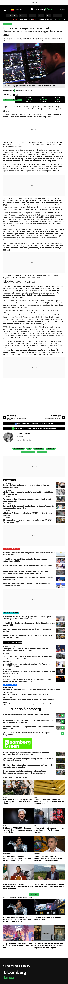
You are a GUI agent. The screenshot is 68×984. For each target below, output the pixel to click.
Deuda (29, 448)
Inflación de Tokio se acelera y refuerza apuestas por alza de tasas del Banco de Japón (17, 802)
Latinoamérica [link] (57, 15)
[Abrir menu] (4, 9)
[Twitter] (21, 440)
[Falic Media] (62, 12)
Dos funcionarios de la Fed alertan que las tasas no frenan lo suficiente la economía (49, 885)
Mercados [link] (32, 15)
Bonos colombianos (38, 448)
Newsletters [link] (23, 15)
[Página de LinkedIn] (20, 966)
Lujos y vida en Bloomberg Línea (17, 897)
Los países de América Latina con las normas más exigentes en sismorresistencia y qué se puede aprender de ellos (26, 572)
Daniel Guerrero (9, 90)
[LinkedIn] (27, 440)
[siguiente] (63, 417)
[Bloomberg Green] (34, 744)
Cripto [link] (48, 15)
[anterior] (4, 417)
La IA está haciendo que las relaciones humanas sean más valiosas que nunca (28, 699)
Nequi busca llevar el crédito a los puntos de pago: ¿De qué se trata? (28, 565)
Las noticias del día (42, 452)
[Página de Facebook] (4, 966)
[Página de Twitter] (8, 966)
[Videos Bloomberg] (34, 709)
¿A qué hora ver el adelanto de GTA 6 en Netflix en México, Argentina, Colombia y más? (18, 946)
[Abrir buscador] (8, 9)
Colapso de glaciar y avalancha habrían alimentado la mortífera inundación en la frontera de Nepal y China (26, 754)
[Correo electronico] (18, 440)
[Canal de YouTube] (12, 966)
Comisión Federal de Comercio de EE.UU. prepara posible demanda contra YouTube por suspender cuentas (27, 680)
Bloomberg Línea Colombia (28, 452)
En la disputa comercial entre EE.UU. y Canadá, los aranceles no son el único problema (31, 689)
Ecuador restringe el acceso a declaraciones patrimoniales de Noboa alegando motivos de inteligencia (48, 858)
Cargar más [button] (34, 894)
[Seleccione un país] (21, 9)
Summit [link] (41, 15)
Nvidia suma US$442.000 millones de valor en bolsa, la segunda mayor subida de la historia (17, 830)
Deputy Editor (20, 436)
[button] (5, 94)
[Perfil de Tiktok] (24, 966)
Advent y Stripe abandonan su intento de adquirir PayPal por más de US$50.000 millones (17, 418)
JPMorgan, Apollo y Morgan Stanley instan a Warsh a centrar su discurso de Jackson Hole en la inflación (26, 650)
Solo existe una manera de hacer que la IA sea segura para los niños (25, 694)
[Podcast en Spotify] (28, 966)
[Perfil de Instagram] (16, 966)
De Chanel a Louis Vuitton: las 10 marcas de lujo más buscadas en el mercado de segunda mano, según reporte (49, 946)
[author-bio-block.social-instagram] (24, 440)
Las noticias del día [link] (11, 15)
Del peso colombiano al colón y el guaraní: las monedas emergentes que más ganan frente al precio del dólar (27, 618)
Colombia (8, 24)
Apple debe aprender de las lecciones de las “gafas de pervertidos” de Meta (28, 704)
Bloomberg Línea (50, 448)
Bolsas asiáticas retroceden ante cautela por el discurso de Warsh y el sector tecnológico (49, 830)
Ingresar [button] (62, 9)
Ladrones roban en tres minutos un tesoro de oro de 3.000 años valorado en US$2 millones (49, 802)
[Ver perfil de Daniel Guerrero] (10, 437)
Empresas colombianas (19, 448)
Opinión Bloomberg (10, 684)
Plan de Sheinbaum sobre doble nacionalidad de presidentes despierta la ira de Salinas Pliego (18, 886)
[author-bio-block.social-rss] (30, 440)
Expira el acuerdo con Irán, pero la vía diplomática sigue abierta (26, 714)
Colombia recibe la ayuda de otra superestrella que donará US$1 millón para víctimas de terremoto (17, 858)
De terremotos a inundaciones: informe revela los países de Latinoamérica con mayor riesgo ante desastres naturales (24, 772)
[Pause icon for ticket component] (5, 20)
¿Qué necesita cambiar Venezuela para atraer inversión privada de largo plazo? (50, 417)
